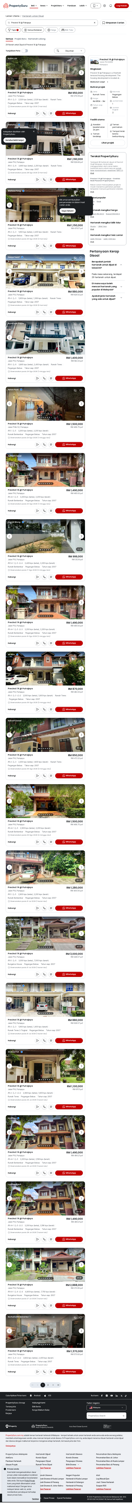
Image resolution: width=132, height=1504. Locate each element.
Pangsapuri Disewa (74, 1461)
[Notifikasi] (110, 5)
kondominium (101, 170)
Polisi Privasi (30, 1481)
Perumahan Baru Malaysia (108, 1454)
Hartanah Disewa (74, 1454)
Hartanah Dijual (43, 1454)
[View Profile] (12, 58)
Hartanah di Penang (74, 1486)
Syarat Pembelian (64, 1498)
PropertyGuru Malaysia (16, 1454)
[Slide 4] (46, 86)
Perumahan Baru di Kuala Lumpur (110, 1461)
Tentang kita (11, 1407)
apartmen (111, 170)
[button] (9, 38)
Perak (99, 201)
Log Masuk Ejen (102, 1479)
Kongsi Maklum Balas (41, 1410)
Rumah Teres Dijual (44, 1465)
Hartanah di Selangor (75, 1482)
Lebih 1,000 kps (110, 239)
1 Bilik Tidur (102, 226)
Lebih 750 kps (95, 239)
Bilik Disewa (71, 1465)
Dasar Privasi (49, 1498)
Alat (98, 1475)
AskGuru (9, 1458)
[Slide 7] (51, 152)
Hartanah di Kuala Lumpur (77, 1479)
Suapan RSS (101, 1486)
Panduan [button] (71, 5)
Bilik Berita (36, 1407)
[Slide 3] (44, 86)
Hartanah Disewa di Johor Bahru (49, 1486)
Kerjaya (9, 1413)
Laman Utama (12, 16)
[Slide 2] (42, 86)
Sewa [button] (42, 5)
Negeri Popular (73, 1475)
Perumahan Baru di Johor (107, 1458)
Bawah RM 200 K (97, 214)
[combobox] (52, 23)
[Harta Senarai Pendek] (81, 59)
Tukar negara (93, 1403)
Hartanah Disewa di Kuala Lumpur (50, 1479)
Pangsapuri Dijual (43, 1461)
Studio (93, 226)
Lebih (82, 5)
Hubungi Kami (38, 1402)
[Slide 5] (48, 86)
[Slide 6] (50, 86)
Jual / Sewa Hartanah (105, 1482)
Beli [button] (33, 5)
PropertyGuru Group (15, 1402)
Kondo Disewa (72, 1458)
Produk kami (11, 1410)
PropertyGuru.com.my (15, 1435)
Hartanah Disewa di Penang (47, 1482)
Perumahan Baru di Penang (107, 1465)
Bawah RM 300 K (113, 214)
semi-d (120, 170)
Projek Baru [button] (56, 5)
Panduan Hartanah (13, 1461)
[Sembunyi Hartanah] (75, 59)
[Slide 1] (40, 86)
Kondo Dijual (41, 1458)
